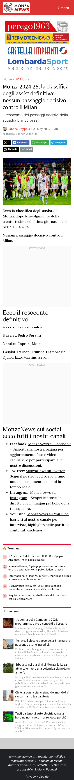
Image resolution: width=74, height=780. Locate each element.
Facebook (22, 142)
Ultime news (11, 611)
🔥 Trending (11, 548)
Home (8, 79)
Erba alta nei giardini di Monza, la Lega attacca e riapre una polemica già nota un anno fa (43, 668)
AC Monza (22, 79)
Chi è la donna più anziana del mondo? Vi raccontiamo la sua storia (42, 694)
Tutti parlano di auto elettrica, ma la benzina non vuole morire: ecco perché (40, 715)
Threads (12, 149)
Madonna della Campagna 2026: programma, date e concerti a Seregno (41, 621)
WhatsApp (41, 142)
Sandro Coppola (19, 129)
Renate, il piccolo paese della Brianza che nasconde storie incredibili (42, 642)
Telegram (60, 142)
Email (29, 149)
